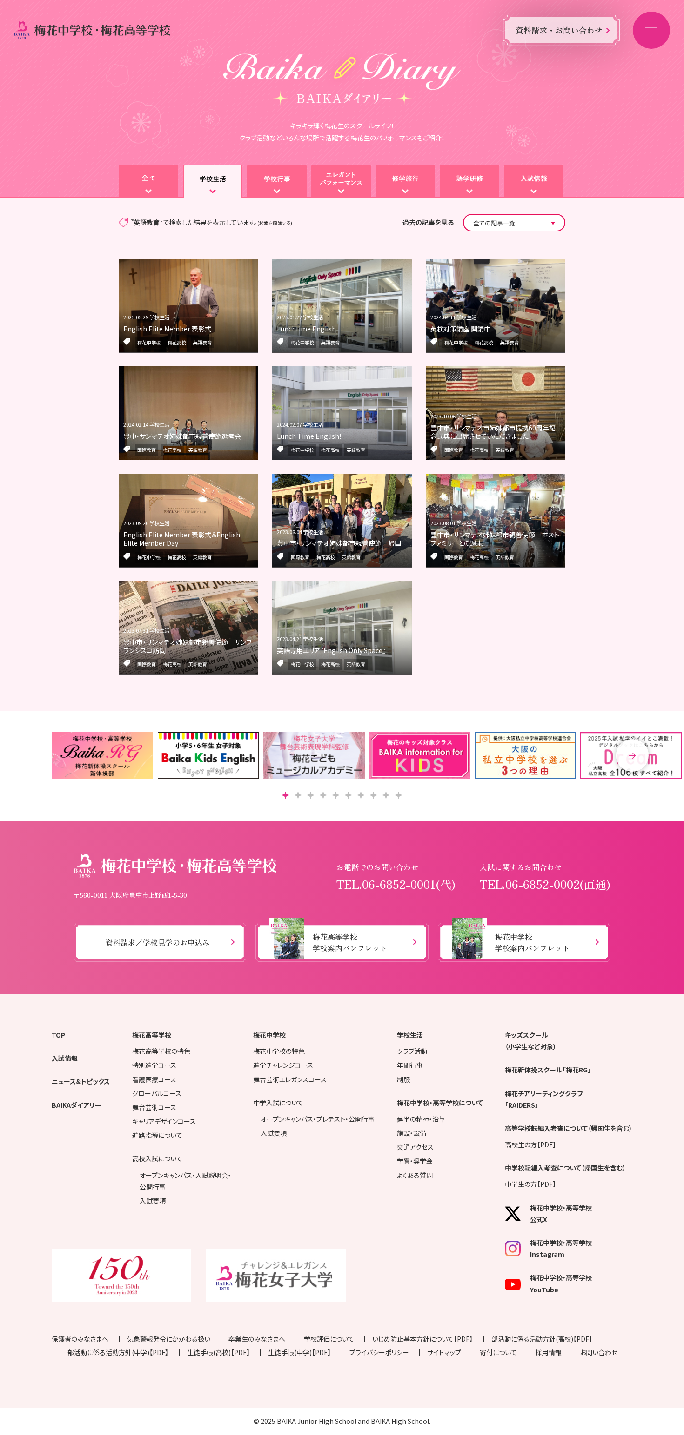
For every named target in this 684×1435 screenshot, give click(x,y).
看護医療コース (154, 1079)
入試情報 (65, 1058)
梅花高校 (177, 342)
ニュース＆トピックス (81, 1081)
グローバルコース (156, 1093)
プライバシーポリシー (379, 1352)
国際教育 (146, 449)
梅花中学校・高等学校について (440, 1102)
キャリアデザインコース (164, 1121)
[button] (632, 755)
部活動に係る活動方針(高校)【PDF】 (541, 1338)
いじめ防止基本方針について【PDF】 (422, 1338)
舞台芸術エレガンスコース (290, 1079)
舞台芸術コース (154, 1107)
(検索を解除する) (274, 222)
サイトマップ (444, 1352)
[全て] (148, 181)
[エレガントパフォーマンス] (341, 181)
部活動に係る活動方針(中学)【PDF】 (117, 1352)
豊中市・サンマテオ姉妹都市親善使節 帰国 (339, 543)
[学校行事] (277, 181)
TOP (58, 1034)
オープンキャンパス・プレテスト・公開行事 (318, 1119)
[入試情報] (533, 181)
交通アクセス (415, 1146)
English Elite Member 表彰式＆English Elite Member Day (181, 539)
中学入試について (278, 1102)
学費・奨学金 (415, 1160)
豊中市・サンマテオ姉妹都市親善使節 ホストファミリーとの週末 (494, 539)
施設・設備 (411, 1132)
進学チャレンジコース (283, 1065)
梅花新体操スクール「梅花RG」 (548, 1069)
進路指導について (157, 1135)
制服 (403, 1079)
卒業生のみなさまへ (256, 1338)
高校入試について (157, 1158)
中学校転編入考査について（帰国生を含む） (565, 1167)
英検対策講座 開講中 (460, 328)
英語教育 (202, 342)
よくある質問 (415, 1175)
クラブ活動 (412, 1051)
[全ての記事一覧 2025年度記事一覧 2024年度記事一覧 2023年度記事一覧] (514, 222)
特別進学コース (154, 1065)
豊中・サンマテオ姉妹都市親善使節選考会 (182, 436)
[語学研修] (469, 181)
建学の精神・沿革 (421, 1119)
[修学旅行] (405, 181)
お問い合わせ (598, 1352)
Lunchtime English (306, 328)
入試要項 (153, 1200)
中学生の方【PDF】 (530, 1184)
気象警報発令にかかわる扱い (168, 1338)
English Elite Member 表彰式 (167, 328)
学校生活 (410, 1034)
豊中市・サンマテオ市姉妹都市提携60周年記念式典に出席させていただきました (493, 432)
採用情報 (549, 1352)
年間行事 (410, 1065)
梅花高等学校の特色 (161, 1051)
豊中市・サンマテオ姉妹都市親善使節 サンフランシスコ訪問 (187, 646)
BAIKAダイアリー (76, 1105)
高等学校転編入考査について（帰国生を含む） (568, 1128)
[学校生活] (212, 181)
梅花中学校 (149, 342)
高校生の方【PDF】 (530, 1144)
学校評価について (329, 1338)
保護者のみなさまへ (80, 1338)
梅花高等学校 (151, 1034)
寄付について (498, 1352)
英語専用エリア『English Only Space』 (331, 650)
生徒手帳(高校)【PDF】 (218, 1352)
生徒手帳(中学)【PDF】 (299, 1352)
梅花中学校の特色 (279, 1051)
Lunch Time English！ (309, 436)
